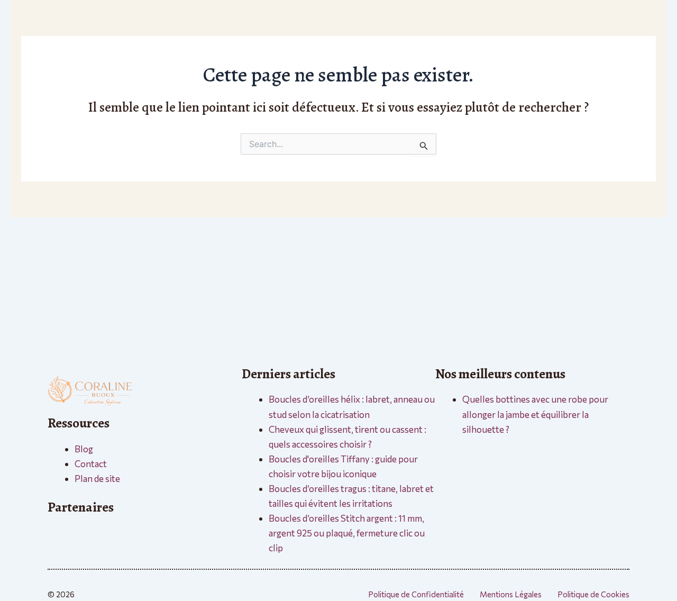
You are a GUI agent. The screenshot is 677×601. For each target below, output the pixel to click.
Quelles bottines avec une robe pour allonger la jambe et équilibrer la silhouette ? (535, 414)
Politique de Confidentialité (416, 594)
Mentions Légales (511, 594)
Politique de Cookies (593, 594)
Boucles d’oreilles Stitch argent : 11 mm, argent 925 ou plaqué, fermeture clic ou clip (347, 533)
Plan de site (97, 478)
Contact (91, 463)
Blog (84, 448)
